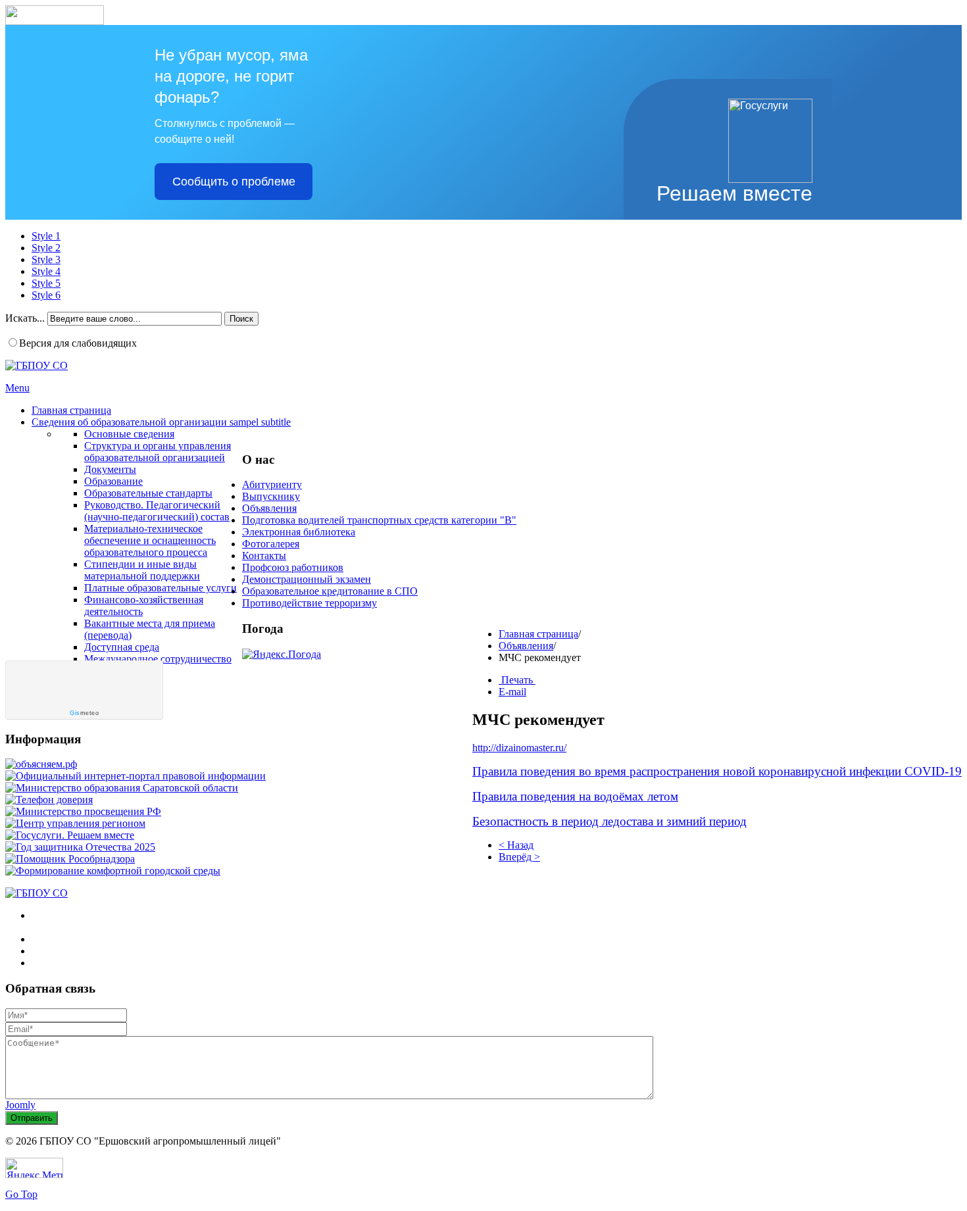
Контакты (264, 555)
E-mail (512, 691)
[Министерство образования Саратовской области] (121, 787)
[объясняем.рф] (41, 764)
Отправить (32, 1118)
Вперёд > (519, 856)
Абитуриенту (272, 484)
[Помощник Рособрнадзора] (70, 858)
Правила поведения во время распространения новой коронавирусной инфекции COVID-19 (717, 771)
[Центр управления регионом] (75, 823)
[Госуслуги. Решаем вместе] (69, 835)
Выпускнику (271, 496)
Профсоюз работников (292, 567)
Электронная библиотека (298, 531)
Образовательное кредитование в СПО (330, 591)
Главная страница (538, 633)
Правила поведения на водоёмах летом (575, 796)
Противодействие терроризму (309, 602)
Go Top (21, 1194)
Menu (17, 387)
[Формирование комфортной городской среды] (112, 870)
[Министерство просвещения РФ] (83, 811)
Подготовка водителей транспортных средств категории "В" (379, 520)
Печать (517, 679)
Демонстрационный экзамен (306, 579)
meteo (84, 713)
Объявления (526, 645)
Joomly (20, 1104)
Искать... (25, 318)
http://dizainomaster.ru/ (519, 747)
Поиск (241, 319)
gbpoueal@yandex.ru (106, 962)
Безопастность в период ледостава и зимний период (609, 821)
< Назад (516, 845)
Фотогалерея (270, 543)
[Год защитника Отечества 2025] (80, 847)
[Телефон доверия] (49, 799)
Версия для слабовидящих (78, 343)
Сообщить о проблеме (233, 181)
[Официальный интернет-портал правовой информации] (135, 775)
